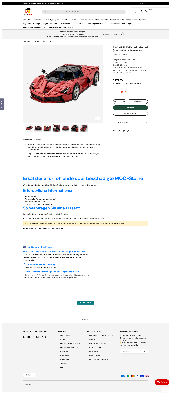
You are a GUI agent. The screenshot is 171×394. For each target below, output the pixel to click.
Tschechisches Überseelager (120, 24)
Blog (62, 367)
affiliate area (64, 359)
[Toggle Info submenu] (73, 27)
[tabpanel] (63, 151)
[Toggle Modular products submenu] (77, 20)
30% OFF (26, 20)
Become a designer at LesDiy (70, 343)
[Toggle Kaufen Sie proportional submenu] (105, 23)
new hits (104, 20)
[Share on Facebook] (124, 131)
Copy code (118, 34)
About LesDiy (65, 335)
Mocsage (36, 24)
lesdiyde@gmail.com (62, 214)
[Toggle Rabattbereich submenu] (123, 20)
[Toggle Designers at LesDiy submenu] (71, 23)
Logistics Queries (95, 347)
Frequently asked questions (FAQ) (101, 335)
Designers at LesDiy (62, 24)
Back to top (85, 320)
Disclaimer (64, 351)
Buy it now (130, 107)
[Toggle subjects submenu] (51, 23)
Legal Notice (93, 351)
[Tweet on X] (120, 131)
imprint (62, 339)
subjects (46, 24)
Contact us (93, 339)
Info (69, 27)
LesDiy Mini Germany (57, 27)
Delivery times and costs (97, 343)
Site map (63, 363)
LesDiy (115, 54)
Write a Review (86, 303)
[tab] (27, 140)
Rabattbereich (115, 20)
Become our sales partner (69, 347)
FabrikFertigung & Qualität (98, 359)
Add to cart (138, 101)
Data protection (65, 355)
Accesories (78, 24)
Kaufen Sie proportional (95, 24)
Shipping (124, 83)
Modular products (69, 20)
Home (24, 41)
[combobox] (84, 12)
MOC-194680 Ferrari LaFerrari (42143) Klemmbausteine (40, 41)
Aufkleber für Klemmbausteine (35, 27)
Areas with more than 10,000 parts (46, 20)
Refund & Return (95, 355)
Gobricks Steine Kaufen (90, 20)
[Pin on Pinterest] (128, 131)
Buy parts (27, 24)
